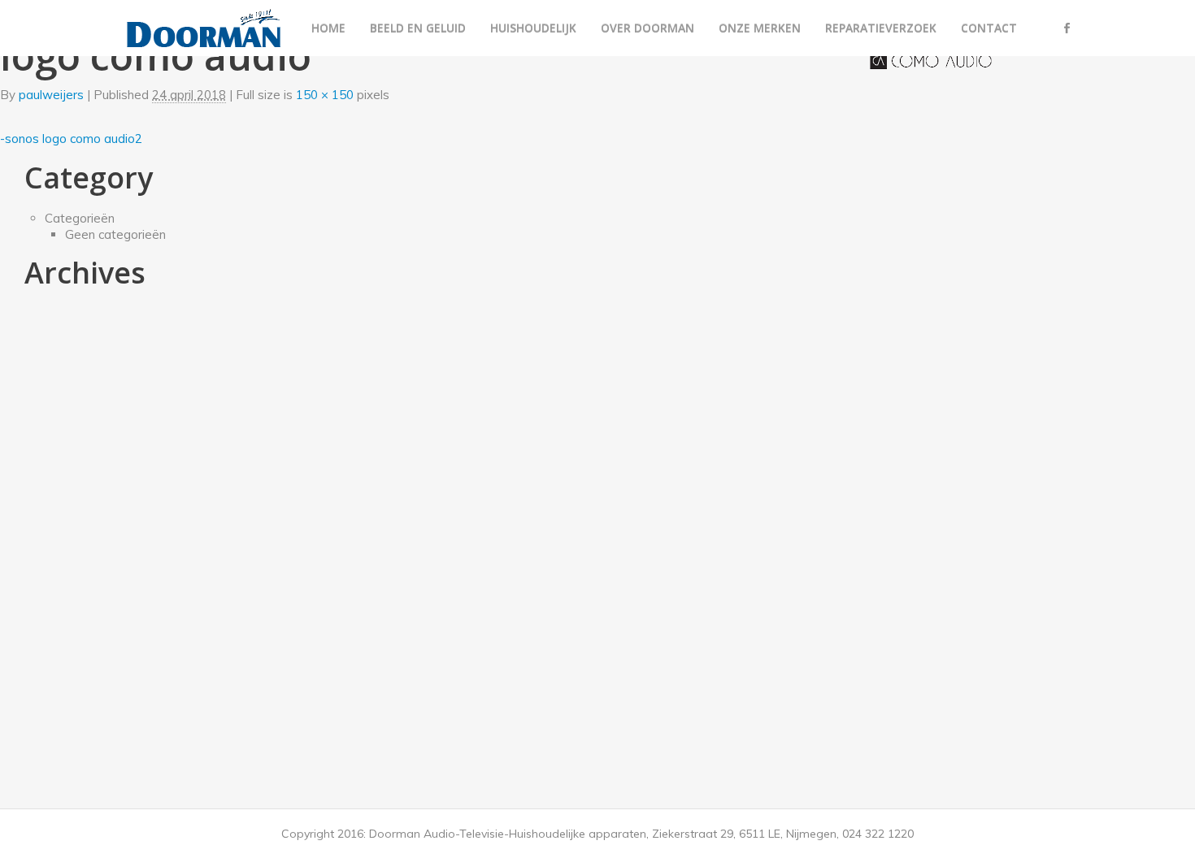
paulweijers (51, 94)
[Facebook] (1067, 27)
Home (328, 28)
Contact (989, 28)
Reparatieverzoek (880, 28)
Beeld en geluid (418, 28)
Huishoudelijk (533, 28)
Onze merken (760, 28)
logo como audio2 (92, 138)
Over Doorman (647, 28)
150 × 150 (325, 94)
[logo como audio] (931, 59)
